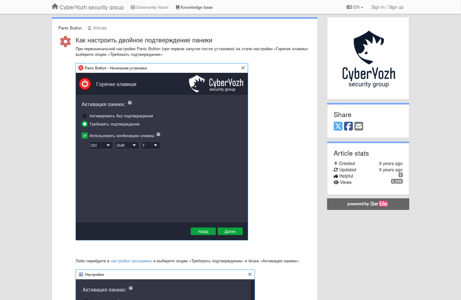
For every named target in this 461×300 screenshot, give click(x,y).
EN (356, 7)
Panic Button (70, 28)
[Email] (358, 126)
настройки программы (131, 261)
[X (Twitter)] (338, 126)
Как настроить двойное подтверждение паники (144, 39)
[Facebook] (348, 126)
